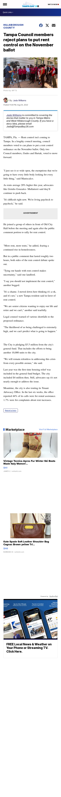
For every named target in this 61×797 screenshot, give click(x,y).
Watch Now (53, 4)
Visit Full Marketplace (48, 430)
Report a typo (10, 410)
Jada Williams (19, 100)
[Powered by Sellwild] (53, 596)
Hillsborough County (13, 26)
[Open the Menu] (4, 4)
